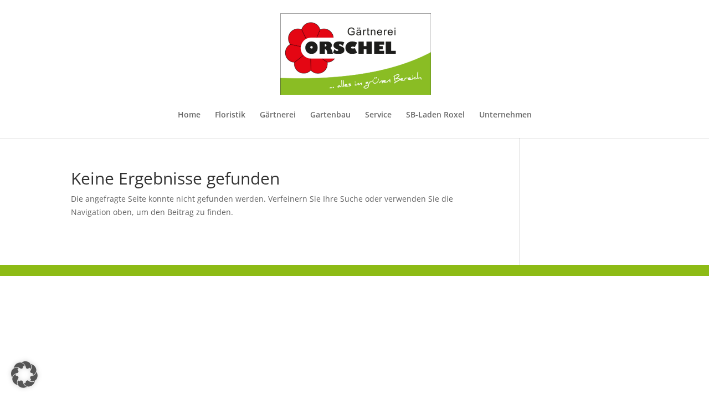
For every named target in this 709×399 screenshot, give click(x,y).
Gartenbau (330, 115)
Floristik (230, 115)
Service (378, 115)
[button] (24, 374)
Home (189, 115)
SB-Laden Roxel (435, 115)
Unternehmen (505, 115)
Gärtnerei (278, 115)
